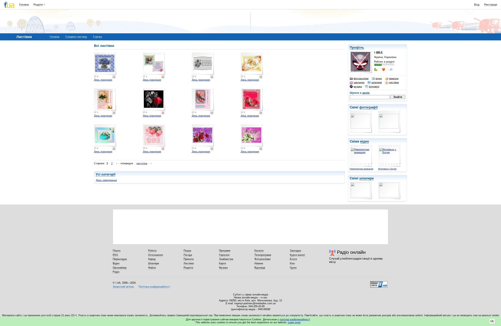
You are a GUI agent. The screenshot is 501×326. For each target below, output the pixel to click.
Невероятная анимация (361, 169)
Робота (152, 250)
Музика (223, 267)
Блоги (293, 259)
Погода (188, 254)
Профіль (357, 47)
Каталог (259, 250)
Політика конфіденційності (154, 286)
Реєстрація (490, 4)
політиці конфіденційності (295, 319)
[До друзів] (376, 69)
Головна (24, 4)
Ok (492, 321)
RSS (115, 254)
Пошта (116, 250)
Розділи (38, 4)
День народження (106, 180)
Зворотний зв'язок (123, 286)
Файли (152, 267)
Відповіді (259, 267)
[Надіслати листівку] (114, 76)
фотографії (368, 107)
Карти (222, 263)
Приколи (189, 259)
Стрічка (97, 36)
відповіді (374, 86)
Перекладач (120, 259)
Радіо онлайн (351, 252)
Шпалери (153, 263)
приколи (393, 78)
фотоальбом (361, 78)
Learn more (294, 322)
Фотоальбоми (262, 259)
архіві (366, 92)
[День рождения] (105, 64)
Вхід (476, 4)
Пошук (187, 250)
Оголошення (155, 254)
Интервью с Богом (387, 169)
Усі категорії (105, 174)
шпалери (376, 82)
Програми (224, 250)
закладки (359, 82)
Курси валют (297, 254)
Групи (293, 267)
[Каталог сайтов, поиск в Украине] (378, 282)
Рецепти (188, 267)
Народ (152, 259)
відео (379, 78)
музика (358, 86)
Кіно (292, 263)
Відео (116, 263)
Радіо (116, 271)
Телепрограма (262, 254)
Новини (258, 263)
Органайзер (119, 267)
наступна (141, 163)
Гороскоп (224, 254)
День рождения (103, 79)
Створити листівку (76, 36)
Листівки (189, 263)
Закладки (295, 250)
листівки (394, 82)
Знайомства (226, 259)
